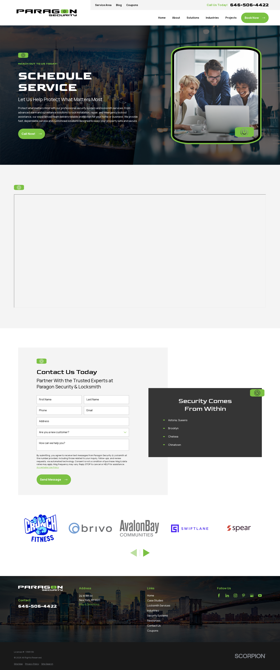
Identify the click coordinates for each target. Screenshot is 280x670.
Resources (153, 620)
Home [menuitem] (162, 17)
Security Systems (157, 615)
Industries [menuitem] (212, 17)
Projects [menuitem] (231, 17)
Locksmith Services (158, 605)
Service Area (103, 5)
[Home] (47, 12)
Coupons (132, 5)
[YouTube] (260, 595)
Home (150, 595)
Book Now (252, 18)
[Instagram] (235, 595)
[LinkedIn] (227, 595)
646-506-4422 (249, 5)
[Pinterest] (243, 595)
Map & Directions (89, 604)
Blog (119, 5)
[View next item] (146, 553)
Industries (153, 610)
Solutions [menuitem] (193, 17)
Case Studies (155, 600)
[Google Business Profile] (252, 595)
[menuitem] (18, 663)
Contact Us (154, 625)
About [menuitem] (176, 17)
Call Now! (28, 134)
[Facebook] (219, 595)
